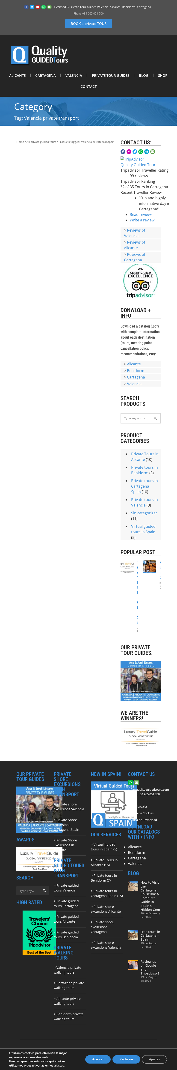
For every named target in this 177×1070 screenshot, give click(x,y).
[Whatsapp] (43, 7)
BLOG (143, 75)
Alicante (134, 364)
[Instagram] (129, 151)
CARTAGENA (45, 75)
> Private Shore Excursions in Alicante (65, 845)
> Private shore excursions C (102, 927)
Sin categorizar (144, 513)
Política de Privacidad (142, 820)
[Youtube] (37, 7)
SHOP (162, 75)
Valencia (134, 383)
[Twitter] (32, 7)
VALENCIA (73, 75)
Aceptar (98, 1059)
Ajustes (154, 1059)
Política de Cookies (140, 813)
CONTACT (88, 86)
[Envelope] (49, 7)
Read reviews (141, 214)
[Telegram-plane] (146, 151)
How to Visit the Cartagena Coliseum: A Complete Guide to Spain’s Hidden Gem (150, 896)
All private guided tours (41, 142)
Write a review (142, 220)
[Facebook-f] (26, 7)
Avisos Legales (138, 806)
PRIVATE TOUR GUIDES (110, 75)
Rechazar (126, 1059)
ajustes (59, 1066)
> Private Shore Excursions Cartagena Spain (66, 825)
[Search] (155, 418)
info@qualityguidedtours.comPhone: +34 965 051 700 (148, 791)
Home (20, 142)
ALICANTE (17, 75)
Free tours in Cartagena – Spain (150, 936)
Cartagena (136, 377)
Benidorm (135, 370)
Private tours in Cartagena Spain (144, 486)
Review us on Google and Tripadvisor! (150, 967)
